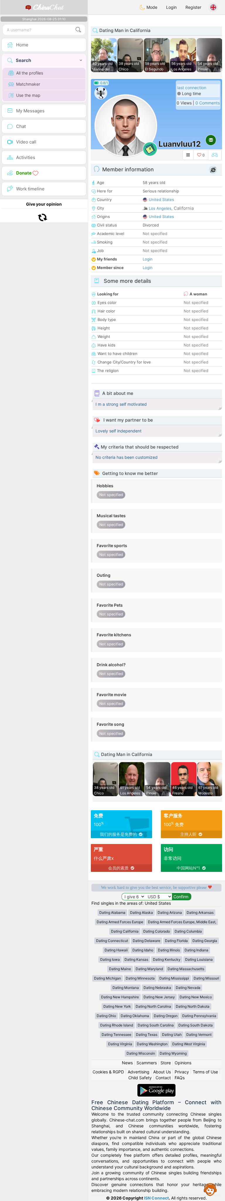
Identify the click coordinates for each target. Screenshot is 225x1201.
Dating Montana (125, 987)
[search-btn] (78, 30)
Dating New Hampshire (120, 997)
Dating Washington (152, 1044)
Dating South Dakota (195, 1025)
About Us (162, 1071)
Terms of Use (205, 1071)
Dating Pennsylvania (199, 1016)
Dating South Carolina (156, 1025)
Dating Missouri (206, 978)
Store (166, 1062)
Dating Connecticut (112, 940)
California (184, 208)
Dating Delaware (146, 940)
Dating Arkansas (200, 912)
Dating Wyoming (173, 1053)
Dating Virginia (120, 1044)
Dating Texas (146, 1034)
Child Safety (140, 1077)
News (127, 1062)
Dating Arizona (170, 912)
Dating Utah (172, 1034)
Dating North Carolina (153, 1006)
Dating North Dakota (192, 1006)
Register (193, 7)
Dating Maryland (149, 969)
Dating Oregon (166, 1016)
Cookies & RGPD (108, 1071)
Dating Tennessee (116, 1034)
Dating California (125, 931)
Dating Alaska (141, 912)
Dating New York (117, 1006)
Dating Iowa (110, 959)
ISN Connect (156, 1197)
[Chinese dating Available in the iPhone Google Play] (156, 1086)
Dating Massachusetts (186, 969)
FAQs (180, 1077)
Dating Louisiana (199, 959)
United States (161, 199)
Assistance (210, 1189)
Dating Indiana (196, 950)
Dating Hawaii (116, 950)
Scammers (147, 1062)
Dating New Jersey (159, 997)
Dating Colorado (156, 931)
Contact (163, 1077)
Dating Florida (176, 940)
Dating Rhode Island (116, 1025)
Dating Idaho (142, 950)
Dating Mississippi (174, 978)
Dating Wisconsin (141, 1053)
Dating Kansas (136, 959)
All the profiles (29, 72)
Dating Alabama (112, 912)
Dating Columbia (188, 931)
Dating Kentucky (166, 959)
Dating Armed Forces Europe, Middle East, (182, 922)
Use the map (28, 95)
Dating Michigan (107, 978)
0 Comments (207, 102)
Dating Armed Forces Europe (120, 922)
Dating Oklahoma (135, 1016)
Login (171, 7)
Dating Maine (120, 969)
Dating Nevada (188, 987)
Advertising (138, 1071)
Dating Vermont (199, 1034)
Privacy (182, 1071)
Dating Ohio (106, 1016)
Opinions (183, 1062)
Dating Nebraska (157, 987)
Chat (48, 7)
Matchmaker (28, 84)
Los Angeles (160, 208)
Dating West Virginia (188, 1044)
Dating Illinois (169, 950)
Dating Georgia (204, 940)
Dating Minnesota (140, 978)
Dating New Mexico (196, 997)
